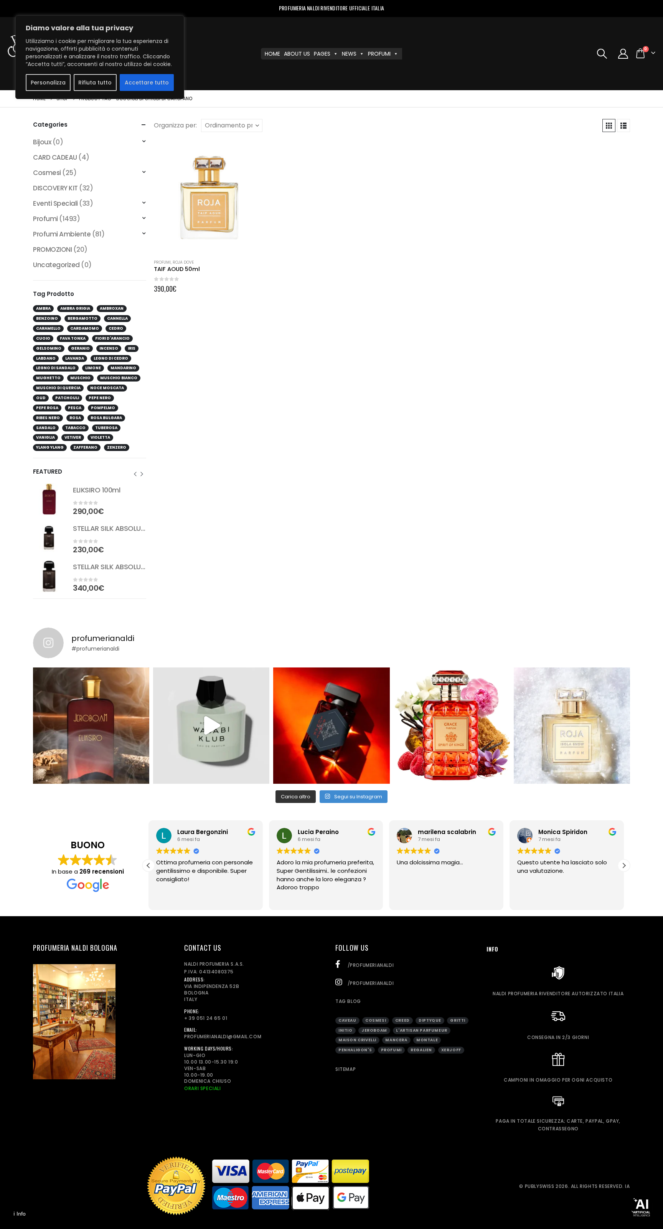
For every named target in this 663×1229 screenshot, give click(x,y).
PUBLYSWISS (539, 1186)
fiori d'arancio (112, 338)
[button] (602, 54)
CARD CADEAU (55, 157)
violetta (100, 437)
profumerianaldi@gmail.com (222, 1036)
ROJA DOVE (183, 262)
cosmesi (375, 1020)
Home (272, 54)
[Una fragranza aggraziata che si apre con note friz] (452, 725)
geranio (80, 348)
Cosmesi (47, 172)
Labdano (46, 358)
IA (627, 1186)
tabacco (75, 428)
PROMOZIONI (52, 249)
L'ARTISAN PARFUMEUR (421, 1030)
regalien (421, 1050)
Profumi (162, 262)
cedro (116, 328)
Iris (131, 348)
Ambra (43, 308)
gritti (457, 1020)
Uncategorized (56, 264)
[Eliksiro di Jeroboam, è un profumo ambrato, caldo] (91, 725)
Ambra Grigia (75, 308)
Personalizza (48, 82)
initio (345, 1030)
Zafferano (85, 447)
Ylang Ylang (50, 447)
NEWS (349, 54)
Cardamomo (84, 328)
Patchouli (67, 398)
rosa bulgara (106, 418)
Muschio (80, 378)
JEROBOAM (374, 1030)
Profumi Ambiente (62, 234)
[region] (99, 57)
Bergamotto (82, 318)
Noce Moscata (107, 388)
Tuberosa (106, 428)
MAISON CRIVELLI (357, 1040)
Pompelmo (103, 408)
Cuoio (43, 338)
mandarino (123, 368)
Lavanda (74, 358)
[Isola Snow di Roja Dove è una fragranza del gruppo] (572, 725)
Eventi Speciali (55, 203)
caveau (347, 1020)
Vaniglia (45, 437)
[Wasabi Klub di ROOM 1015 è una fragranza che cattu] (211, 725)
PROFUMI (379, 54)
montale (427, 1040)
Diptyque (430, 1020)
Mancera (396, 1040)
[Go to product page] (210, 196)
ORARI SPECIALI (202, 1088)
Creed (402, 1020)
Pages (322, 54)
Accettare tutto (147, 82)
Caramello (48, 328)
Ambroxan (112, 308)
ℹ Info (19, 1214)
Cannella (117, 318)
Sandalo (46, 428)
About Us (297, 54)
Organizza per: (175, 125)
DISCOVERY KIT (55, 188)
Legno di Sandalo (56, 368)
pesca (74, 408)
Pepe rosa (47, 408)
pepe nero (100, 398)
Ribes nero (48, 418)
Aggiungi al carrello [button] (254, 152)
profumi (391, 1050)
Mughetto (48, 378)
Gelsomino (48, 348)
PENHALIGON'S (355, 1050)
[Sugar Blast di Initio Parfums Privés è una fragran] (331, 725)
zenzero (116, 447)
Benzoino (47, 318)
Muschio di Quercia (58, 388)
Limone (93, 368)
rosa (75, 418)
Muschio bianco (118, 378)
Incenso (108, 348)
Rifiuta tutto (95, 82)
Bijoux (42, 142)
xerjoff (451, 1050)
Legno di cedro (111, 358)
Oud (41, 398)
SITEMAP (345, 1069)
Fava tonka (73, 338)
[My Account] (623, 54)
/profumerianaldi (370, 965)
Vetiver (72, 437)
